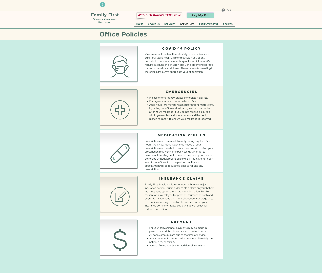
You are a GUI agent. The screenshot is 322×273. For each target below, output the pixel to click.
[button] (170, 24)
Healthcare (105, 22)
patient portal (199, 231)
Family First (105, 14)
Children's (110, 19)
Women (97, 19)
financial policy (195, 205)
